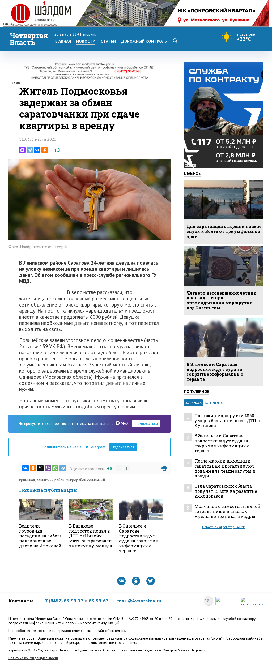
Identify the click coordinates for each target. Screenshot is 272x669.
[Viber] (48, 468)
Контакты (21, 601)
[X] (40, 468)
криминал (27, 479)
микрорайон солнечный (85, 479)
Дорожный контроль (144, 41)
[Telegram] (30, 150)
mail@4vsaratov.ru (139, 601)
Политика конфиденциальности (33, 658)
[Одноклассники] (44, 150)
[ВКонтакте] (37, 150)
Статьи (108, 41)
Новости (85, 41)
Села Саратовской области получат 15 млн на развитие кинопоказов (225, 491)
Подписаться (146, 423)
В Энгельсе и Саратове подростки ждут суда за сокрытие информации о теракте (221, 443)
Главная (62, 41)
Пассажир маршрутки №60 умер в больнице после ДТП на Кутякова (228, 420)
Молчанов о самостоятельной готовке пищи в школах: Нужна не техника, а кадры (227, 511)
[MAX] (22, 150)
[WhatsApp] (55, 468)
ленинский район (50, 479)
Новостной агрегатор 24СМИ (223, 527)
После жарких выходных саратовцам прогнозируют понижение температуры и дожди (225, 468)
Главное (192, 173)
